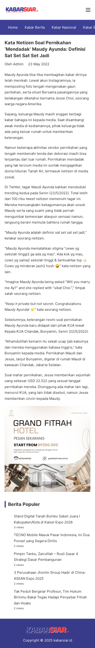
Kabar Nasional (64, 27)
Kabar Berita (35, 27)
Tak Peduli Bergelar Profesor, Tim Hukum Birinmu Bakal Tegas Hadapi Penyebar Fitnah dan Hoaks (50, 597)
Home (13, 27)
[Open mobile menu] (88, 10)
